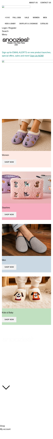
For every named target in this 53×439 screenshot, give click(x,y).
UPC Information (8, 407)
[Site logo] (16, 10)
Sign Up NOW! (37, 56)
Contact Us (6, 411)
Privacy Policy (7, 398)
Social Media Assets (10, 394)
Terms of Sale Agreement (12, 403)
